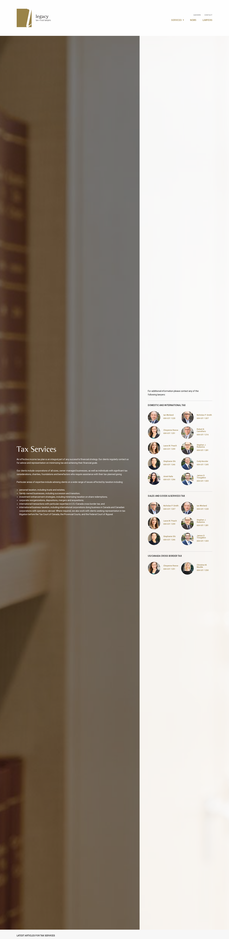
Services (176, 20)
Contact (208, 15)
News (193, 20)
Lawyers (207, 20)
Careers (197, 15)
